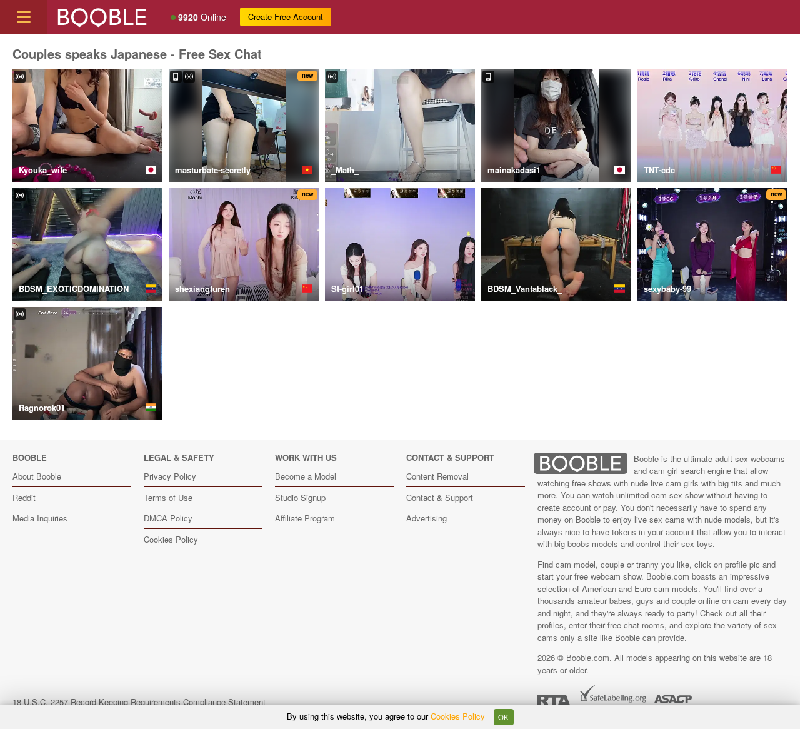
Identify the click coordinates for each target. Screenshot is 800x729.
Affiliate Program (305, 518)
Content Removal (437, 476)
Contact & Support (439, 497)
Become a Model (305, 476)
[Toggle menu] (24, 17)
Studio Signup (300, 497)
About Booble (36, 476)
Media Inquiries (40, 518)
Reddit (24, 497)
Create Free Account (285, 17)
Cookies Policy (171, 539)
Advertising (426, 518)
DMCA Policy (168, 518)
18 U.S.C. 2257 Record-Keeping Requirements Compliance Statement (139, 702)
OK (503, 717)
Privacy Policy (170, 476)
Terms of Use (168, 497)
